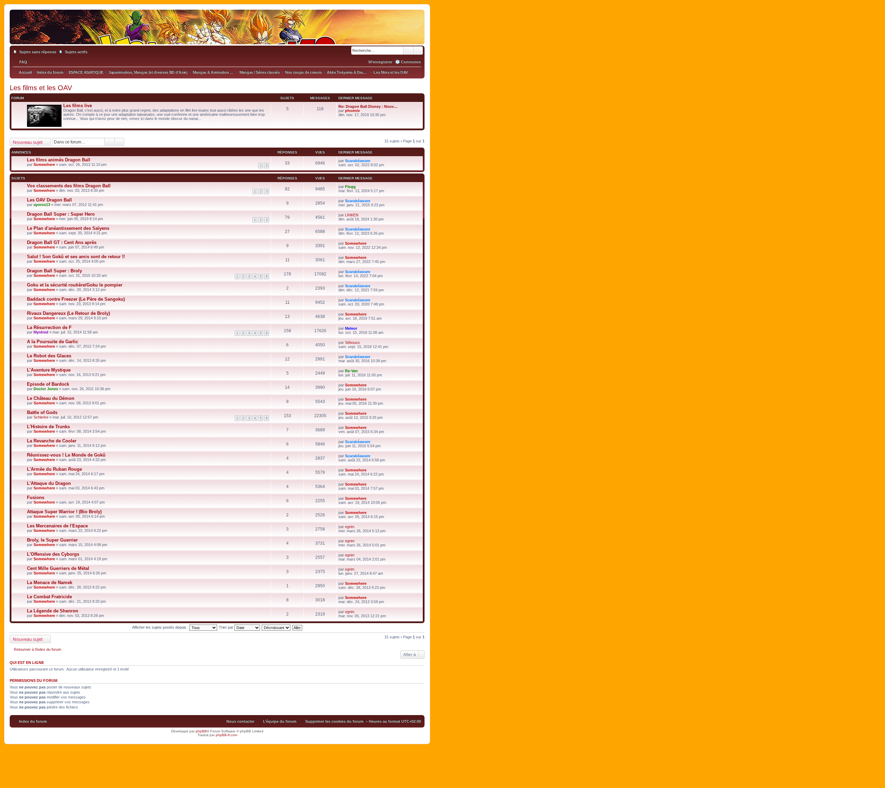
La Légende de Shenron (52, 610)
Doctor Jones (46, 389)
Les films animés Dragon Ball (58, 159)
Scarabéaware (357, 161)
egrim (349, 527)
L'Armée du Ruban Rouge (54, 469)
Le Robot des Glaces (49, 355)
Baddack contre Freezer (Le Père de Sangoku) (76, 299)
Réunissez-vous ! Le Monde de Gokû (66, 455)
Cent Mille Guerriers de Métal (58, 568)
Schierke (41, 417)
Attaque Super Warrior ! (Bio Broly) (64, 511)
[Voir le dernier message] (363, 111)
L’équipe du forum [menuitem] (280, 721)
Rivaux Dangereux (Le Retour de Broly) (68, 313)
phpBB (201, 731)
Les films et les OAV (41, 88)
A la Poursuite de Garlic (52, 341)
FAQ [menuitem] (23, 62)
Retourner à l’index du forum (37, 649)
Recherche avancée (418, 50)
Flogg (350, 187)
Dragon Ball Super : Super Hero (61, 214)
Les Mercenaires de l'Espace (57, 525)
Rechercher (408, 50)
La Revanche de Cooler (51, 440)
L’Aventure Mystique (49, 370)
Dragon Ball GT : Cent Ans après (61, 242)
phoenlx (352, 111)
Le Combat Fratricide (49, 596)
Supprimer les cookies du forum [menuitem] (334, 721)
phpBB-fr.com (226, 735)
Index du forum (33, 721)
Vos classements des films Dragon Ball (69, 185)
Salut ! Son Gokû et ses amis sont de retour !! (76, 256)
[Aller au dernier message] (373, 161)
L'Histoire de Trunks (48, 426)
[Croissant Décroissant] (276, 627)
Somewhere (44, 164)
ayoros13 (42, 205)
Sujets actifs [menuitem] (76, 52)
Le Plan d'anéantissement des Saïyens (68, 228)
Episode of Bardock (48, 384)
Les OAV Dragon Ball (49, 200)
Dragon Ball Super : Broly (54, 270)
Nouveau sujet (28, 142)
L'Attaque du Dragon (49, 483)
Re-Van (351, 371)
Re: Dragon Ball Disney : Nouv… (368, 106)
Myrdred (41, 332)
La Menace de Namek (49, 582)
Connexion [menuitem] (411, 62)
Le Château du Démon (50, 398)
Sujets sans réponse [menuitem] (37, 52)
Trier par (226, 627)
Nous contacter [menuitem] (240, 721)
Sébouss (352, 342)
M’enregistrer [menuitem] (380, 62)
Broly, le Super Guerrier (52, 540)
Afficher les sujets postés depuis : (160, 627)
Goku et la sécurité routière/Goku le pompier (74, 285)
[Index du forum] (217, 37)
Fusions (35, 497)
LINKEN (351, 215)
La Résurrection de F (49, 327)
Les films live (77, 105)
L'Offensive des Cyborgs (53, 554)
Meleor (351, 328)
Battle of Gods (42, 412)
